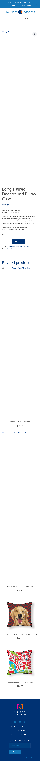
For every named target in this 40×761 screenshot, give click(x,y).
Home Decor (26, 246)
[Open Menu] (3, 17)
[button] (34, 34)
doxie (14, 249)
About (12, 727)
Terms (23, 731)
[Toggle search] (36, 18)
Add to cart (18, 241)
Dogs (10, 246)
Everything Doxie (17, 246)
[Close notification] (36, 4)
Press (12, 735)
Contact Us (25, 735)
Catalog (24, 727)
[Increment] (8, 241)
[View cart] (21, 17)
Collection (14, 731)
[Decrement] (4, 241)
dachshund (8, 249)
